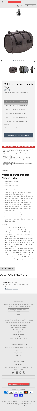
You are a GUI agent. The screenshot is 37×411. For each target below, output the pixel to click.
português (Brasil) (14, 2)
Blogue (18, 336)
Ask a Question (7, 268)
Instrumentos (18, 352)
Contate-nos (18, 333)
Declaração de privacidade (18, 325)
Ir (19, 313)
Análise (18, 331)
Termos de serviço (18, 334)
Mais (17, 355)
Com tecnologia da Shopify (18, 405)
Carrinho (32, 5)
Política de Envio (18, 329)
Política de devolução (18, 327)
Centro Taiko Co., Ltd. (17, 338)
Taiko (18, 350)
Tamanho (5, 99)
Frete (17, 92)
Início (7, 20)
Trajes (18, 354)
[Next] (35, 61)
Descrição (5, 170)
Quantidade (6, 124)
